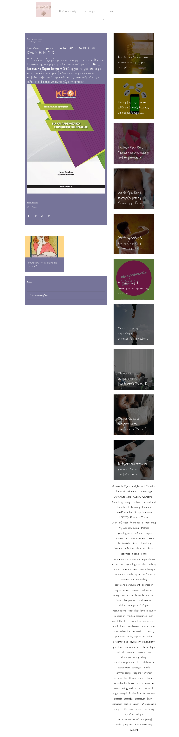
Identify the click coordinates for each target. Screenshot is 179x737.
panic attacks (148, 626)
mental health (32, 202)
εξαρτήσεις (130, 714)
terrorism (147, 672)
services (142, 652)
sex (149, 652)
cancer (116, 569)
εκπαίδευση (149, 709)
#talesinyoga (145, 491)
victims (139, 683)
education (147, 590)
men (151, 616)
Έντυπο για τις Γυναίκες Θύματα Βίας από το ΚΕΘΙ (42, 264)
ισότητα (139, 714)
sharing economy (130, 657)
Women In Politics (124, 548)
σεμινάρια (129, 724)
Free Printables (124, 512)
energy (117, 595)
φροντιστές (147, 724)
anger (144, 553)
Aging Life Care (122, 496)
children (132, 569)
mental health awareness (142, 621)
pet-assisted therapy (143, 631)
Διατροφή (118, 698)
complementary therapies (126, 574)
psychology (148, 641)
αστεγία (117, 709)
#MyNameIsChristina (144, 486)
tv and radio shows (124, 683)
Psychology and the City (128, 533)
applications (148, 559)
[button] (103, 20)
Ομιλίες (136, 704)
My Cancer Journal (129, 527)
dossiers (136, 590)
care (124, 569)
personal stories (122, 631)
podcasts (120, 636)
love (142, 610)
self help (120, 652)
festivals (139, 595)
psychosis (118, 647)
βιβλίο (124, 709)
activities (125, 553)
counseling (141, 579)
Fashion (137, 502)
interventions (119, 610)
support (136, 672)
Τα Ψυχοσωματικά (148, 704)
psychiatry (135, 641)
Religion (148, 533)
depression (147, 584)
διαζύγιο (139, 709)
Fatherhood (149, 502)
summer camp (123, 672)
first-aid (149, 595)
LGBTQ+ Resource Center (134, 517)
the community (137, 678)
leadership (133, 610)
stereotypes (124, 667)
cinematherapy (147, 569)
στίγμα (138, 724)
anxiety (136, 559)
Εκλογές (150, 698)
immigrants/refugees (139, 605)
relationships (148, 647)
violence (149, 683)
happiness (129, 600)
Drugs (127, 502)
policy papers (134, 636)
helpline (122, 605)
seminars (131, 652)
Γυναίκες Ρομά (135, 693)
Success (118, 538)
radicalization (132, 647)
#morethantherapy (126, 491)
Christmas (147, 496)
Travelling (146, 543)
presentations (120, 641)
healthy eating (144, 600)
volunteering (121, 688)
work (151, 688)
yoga (115, 693)
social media (147, 662)
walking (133, 688)
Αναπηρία (123, 693)
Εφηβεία (127, 704)
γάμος (131, 709)
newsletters (133, 626)
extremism (128, 595)
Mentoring (150, 522)
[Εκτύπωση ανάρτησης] (49, 216)
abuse (150, 548)
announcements (121, 559)
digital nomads (122, 590)
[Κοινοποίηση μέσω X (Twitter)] (35, 216)
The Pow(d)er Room (128, 543)
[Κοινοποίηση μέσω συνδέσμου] (42, 216)
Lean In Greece (120, 522)
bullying (152, 564)
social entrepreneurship (126, 662)
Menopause (136, 522)
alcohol (136, 553)
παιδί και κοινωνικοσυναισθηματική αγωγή (134, 719)
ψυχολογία (133, 729)
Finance (146, 507)
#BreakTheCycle (121, 486)
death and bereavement (127, 584)
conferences (148, 574)
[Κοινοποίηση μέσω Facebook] (28, 216)
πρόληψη (120, 724)
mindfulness (118, 626)
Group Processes (143, 512)
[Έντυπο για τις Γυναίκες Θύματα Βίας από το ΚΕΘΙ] (44, 246)
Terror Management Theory (139, 538)
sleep (144, 657)
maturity (151, 610)
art (113, 564)
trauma (151, 678)
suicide (146, 667)
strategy (136, 667)
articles (142, 564)
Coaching (117, 502)
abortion (140, 548)
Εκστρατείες (116, 704)
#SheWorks (31, 206)
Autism (137, 496)
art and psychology (126, 564)
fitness (119, 600)
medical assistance (137, 616)
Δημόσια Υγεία (149, 693)
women (143, 688)
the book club (120, 678)
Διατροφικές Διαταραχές (134, 698)
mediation (119, 616)
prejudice (147, 636)
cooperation (127, 579)
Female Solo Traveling (128, 507)
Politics (145, 527)
